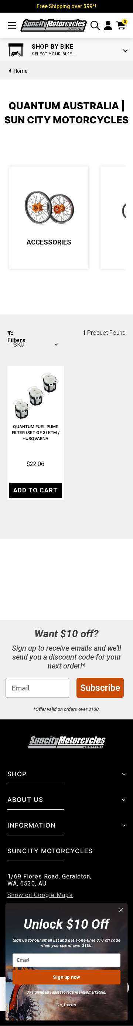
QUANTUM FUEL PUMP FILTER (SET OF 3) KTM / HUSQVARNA (35, 432)
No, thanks (66, 1004)
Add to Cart (35, 490)
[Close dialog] (121, 910)
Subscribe (100, 688)
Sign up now (66, 977)
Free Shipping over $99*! (66, 6)
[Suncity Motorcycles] (53, 25)
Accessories (49, 242)
